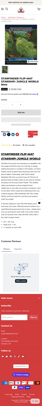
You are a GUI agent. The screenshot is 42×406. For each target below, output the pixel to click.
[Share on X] (8, 134)
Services (32, 394)
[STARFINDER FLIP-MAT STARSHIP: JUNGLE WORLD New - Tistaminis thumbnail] (4, 69)
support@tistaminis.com (9, 334)
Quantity (4, 100)
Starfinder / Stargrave (16, 17)
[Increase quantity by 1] (21, 105)
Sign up (33, 317)
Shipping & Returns (18, 397)
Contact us (33, 134)
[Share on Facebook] (4, 134)
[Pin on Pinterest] (17, 134)
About (17, 394)
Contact (24, 394)
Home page (9, 394)
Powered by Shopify (21, 402)
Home (3, 17)
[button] (21, 119)
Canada (20, 366)
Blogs (28, 397)
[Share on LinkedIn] (13, 134)
